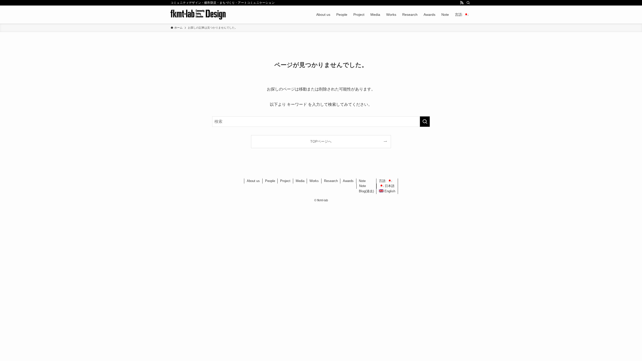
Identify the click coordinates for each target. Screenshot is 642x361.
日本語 (389, 186)
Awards (348, 181)
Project (285, 181)
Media (300, 181)
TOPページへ (321, 141)
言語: (383, 181)
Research (331, 181)
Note (362, 181)
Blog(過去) (366, 191)
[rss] (461, 3)
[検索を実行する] (425, 121)
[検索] (468, 3)
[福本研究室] (198, 15)
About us (253, 181)
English (389, 191)
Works (314, 181)
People (270, 181)
